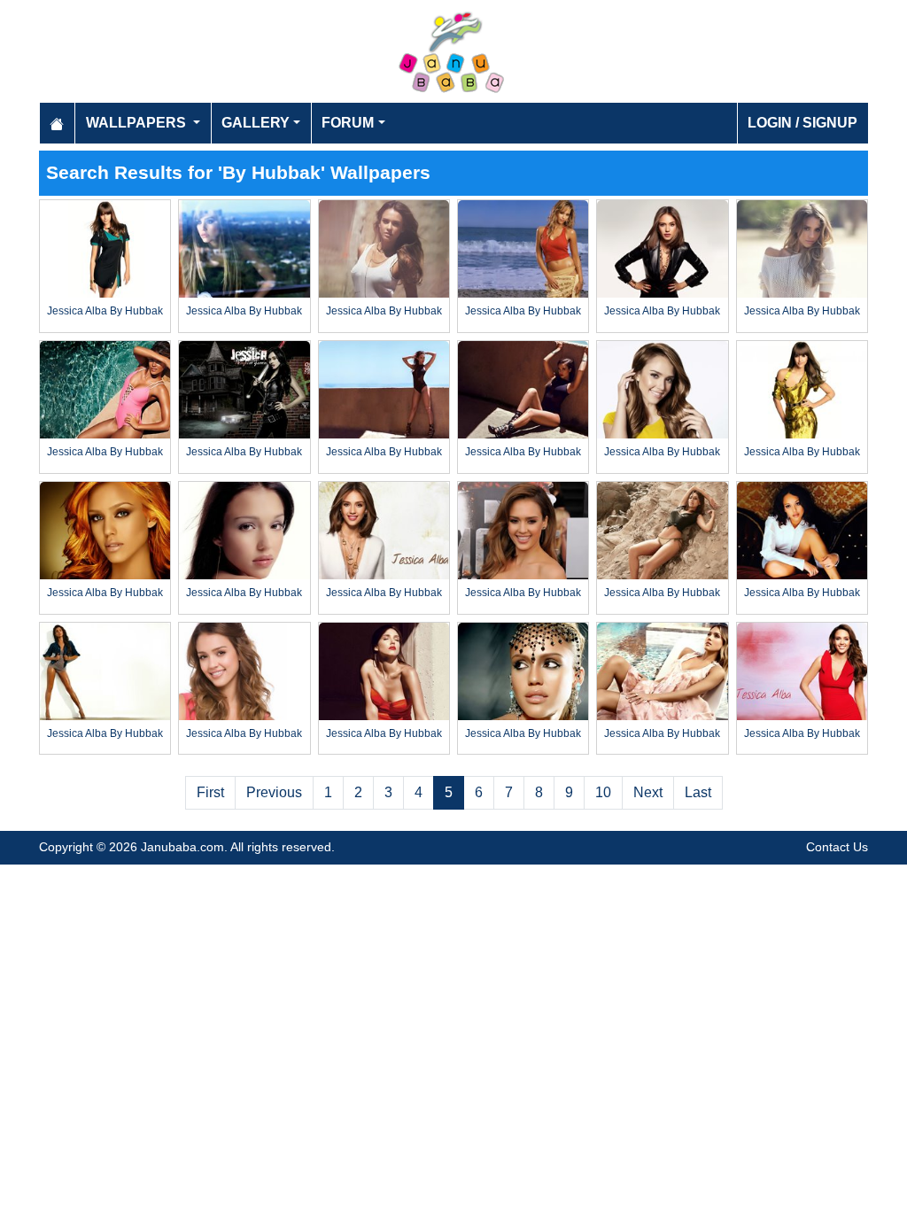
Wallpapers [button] (138, 122)
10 (603, 792)
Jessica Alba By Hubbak (105, 311)
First (210, 792)
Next (648, 792)
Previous (274, 792)
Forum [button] (348, 122)
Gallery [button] (255, 122)
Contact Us (837, 847)
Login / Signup (802, 122)
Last (698, 792)
